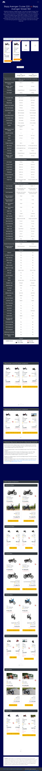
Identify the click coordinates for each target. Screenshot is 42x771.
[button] (18, 404)
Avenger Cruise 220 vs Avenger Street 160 (14, 386)
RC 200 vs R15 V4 (13, 705)
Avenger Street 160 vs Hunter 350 (30, 432)
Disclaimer (20, 769)
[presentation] (20, 403)
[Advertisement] (21, 30)
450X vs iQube (13, 657)
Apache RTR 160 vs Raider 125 (29, 735)
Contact (9, 769)
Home (5, 39)
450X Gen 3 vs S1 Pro (29, 658)
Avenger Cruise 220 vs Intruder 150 (30, 386)
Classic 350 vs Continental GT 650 (30, 589)
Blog (38, 770)
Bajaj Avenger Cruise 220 (17, 461)
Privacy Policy (14, 769)
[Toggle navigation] (38, 2)
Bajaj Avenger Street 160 (19, 460)
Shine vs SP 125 (13, 547)
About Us (5, 769)
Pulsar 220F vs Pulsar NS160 (13, 733)
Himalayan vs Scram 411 (13, 520)
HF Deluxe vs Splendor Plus (13, 630)
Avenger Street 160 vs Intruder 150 (13, 432)
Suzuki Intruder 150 (28, 460)
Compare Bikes (11, 39)
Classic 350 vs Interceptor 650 (13, 589)
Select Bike (27, 770)
